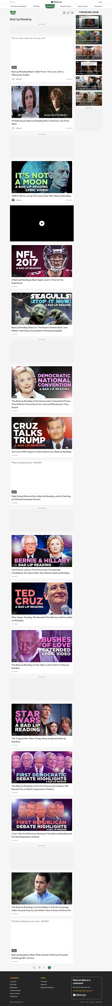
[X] (72, 12)
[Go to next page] (49, 967)
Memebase (13, 987)
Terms (82, 1002)
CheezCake (13, 996)
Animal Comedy (15, 990)
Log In (100, 2)
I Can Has (13, 981)
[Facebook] (68, 12)
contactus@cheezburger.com (82, 991)
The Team (44, 981)
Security (92, 1002)
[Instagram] (64, 12)
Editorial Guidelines (47, 987)
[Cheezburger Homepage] (56, 2)
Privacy (87, 1002)
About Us (44, 984)
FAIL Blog (13, 984)
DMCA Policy (99, 1002)
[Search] (14, 2)
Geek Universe (15, 993)
